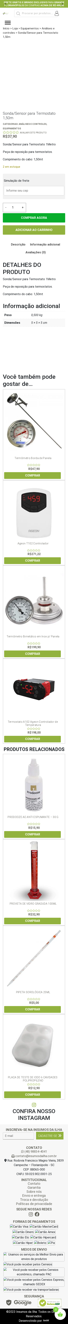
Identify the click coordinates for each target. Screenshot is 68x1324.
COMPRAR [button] (32, 834)
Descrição (18, 244)
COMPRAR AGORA (34, 218)
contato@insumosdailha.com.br (36, 1156)
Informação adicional (45, 244)
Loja (15, 28)
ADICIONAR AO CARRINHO (34, 230)
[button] (5, 4)
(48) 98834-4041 (35, 1151)
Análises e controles (32, 124)
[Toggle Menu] (8, 23)
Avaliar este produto (33, 132)
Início (6, 28)
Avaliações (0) (36, 252)
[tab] (18, 245)
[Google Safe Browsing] (18, 1304)
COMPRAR (32, 475)
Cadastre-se (47, 1136)
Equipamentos (30, 28)
